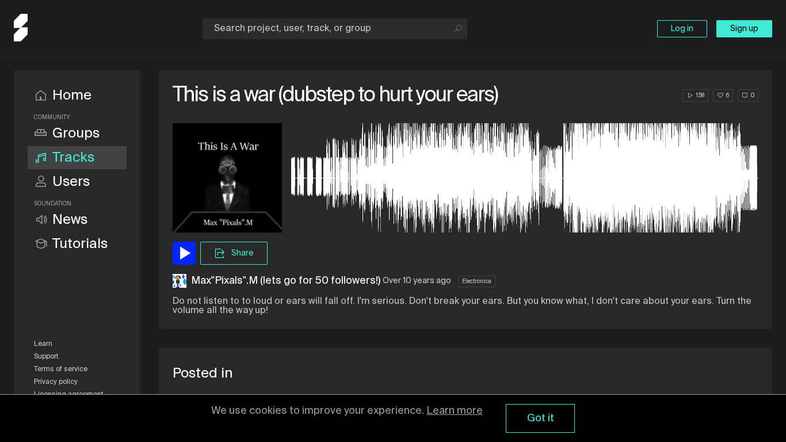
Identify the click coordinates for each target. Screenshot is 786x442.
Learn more (454, 411)
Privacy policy (56, 382)
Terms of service (60, 369)
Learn (43, 344)
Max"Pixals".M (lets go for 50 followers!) (285, 280)
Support (46, 356)
